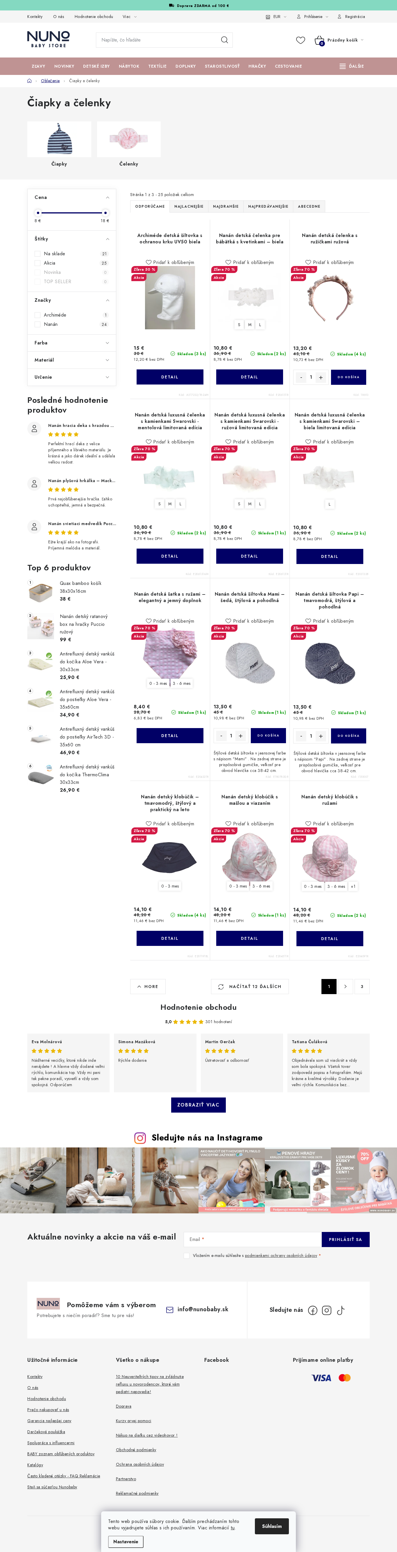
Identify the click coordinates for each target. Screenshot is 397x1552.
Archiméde (75, 315)
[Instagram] (326, 1310)
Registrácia (355, 16)
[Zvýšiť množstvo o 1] (321, 377)
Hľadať (225, 40)
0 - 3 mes (158, 683)
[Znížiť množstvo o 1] (301, 377)
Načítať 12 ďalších (255, 986)
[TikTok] (340, 1310)
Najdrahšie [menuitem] (226, 206)
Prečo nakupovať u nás (48, 1410)
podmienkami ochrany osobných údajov (281, 1255)
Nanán (75, 324)
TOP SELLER (75, 282)
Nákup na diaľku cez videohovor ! (147, 1435)
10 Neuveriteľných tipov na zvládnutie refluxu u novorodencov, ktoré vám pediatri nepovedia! (150, 1384)
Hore (151, 986)
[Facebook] (312, 1310)
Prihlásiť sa (345, 1239)
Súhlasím (272, 1526)
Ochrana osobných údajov (140, 1464)
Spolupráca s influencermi (51, 1443)
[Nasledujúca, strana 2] (345, 986)
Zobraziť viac (198, 1105)
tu (233, 1527)
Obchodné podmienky (136, 1450)
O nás (58, 16)
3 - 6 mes (182, 683)
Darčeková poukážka (46, 1432)
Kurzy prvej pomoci (133, 1421)
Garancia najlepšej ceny (49, 1421)
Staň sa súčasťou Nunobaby (52, 1487)
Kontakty (34, 16)
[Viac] (352, 66)
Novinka (75, 272)
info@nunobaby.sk (203, 1309)
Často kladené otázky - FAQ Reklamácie (63, 1476)
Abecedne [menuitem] (309, 206)
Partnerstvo (126, 1479)
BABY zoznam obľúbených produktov (60, 1454)
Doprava (124, 1406)
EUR (277, 16)
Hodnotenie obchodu (94, 16)
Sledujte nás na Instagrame (207, 1137)
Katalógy (35, 1465)
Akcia (75, 263)
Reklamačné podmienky (137, 1493)
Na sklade (75, 254)
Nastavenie (125, 1541)
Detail (170, 377)
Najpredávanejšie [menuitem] (268, 206)
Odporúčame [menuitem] (150, 206)
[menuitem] (38, 66)
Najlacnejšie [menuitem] (188, 206)
